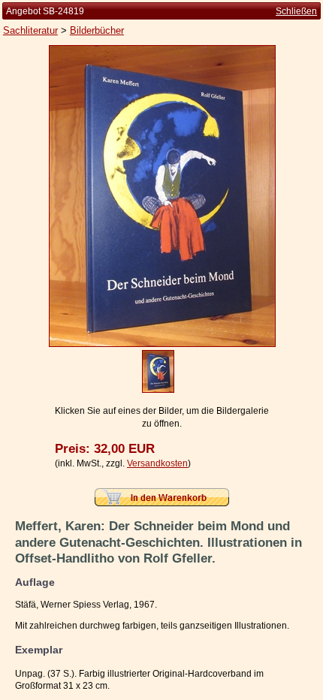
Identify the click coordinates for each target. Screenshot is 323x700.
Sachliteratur (30, 30)
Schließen (296, 11)
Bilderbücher (97, 30)
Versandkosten (157, 463)
